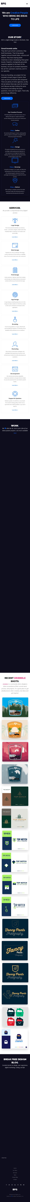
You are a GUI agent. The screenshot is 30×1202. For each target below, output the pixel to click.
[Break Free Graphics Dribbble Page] (17, 1184)
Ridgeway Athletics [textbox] (9, 570)
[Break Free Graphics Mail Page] (23, 1184)
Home (15, 1168)
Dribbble (5, 684)
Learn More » (15, 237)
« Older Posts (3, 1157)
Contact (15, 1179)
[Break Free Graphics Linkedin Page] (15, 1184)
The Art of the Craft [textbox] (9, 518)
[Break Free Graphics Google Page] (12, 1184)
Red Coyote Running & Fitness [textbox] (13, 596)
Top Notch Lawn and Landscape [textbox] (13, 492)
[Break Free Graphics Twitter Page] (9, 1184)
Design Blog (15, 1177)
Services (15, 1172)
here (15, 433)
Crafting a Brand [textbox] (8, 648)
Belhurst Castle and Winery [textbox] (12, 440)
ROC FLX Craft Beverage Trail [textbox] (13, 466)
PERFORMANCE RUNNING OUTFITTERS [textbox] (11, 545)
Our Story (15, 1170)
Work (15, 1175)
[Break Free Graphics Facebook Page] (6, 1184)
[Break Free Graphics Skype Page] (20, 1184)
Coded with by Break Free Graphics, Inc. (15, 1196)
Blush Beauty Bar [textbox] (8, 622)
